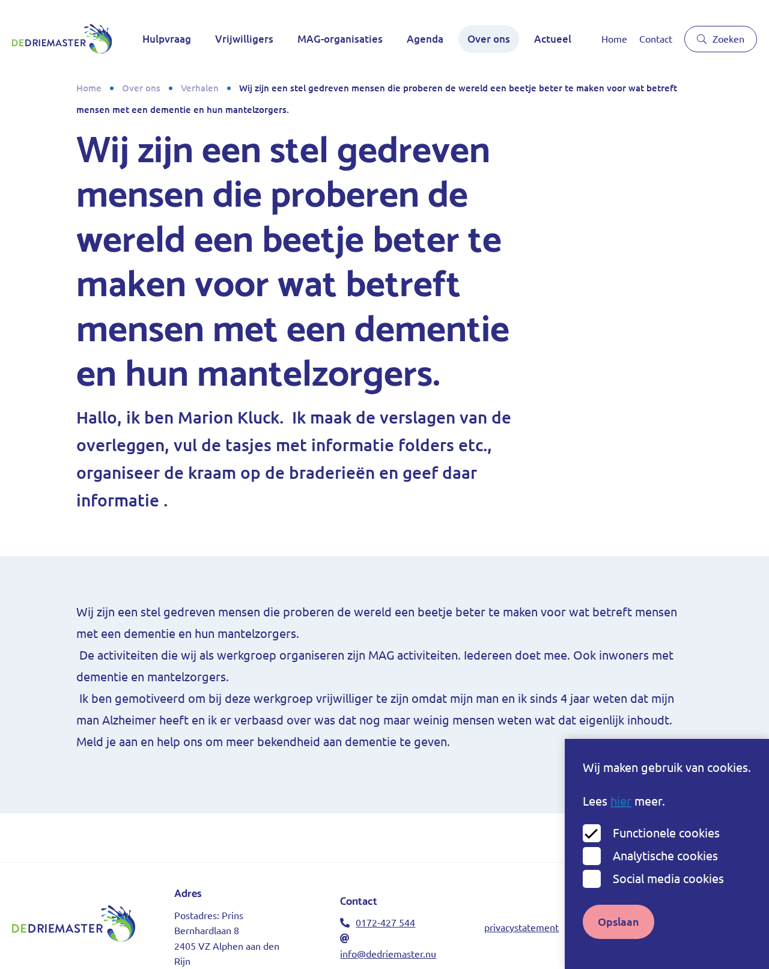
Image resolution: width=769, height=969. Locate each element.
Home (614, 39)
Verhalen (200, 88)
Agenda (425, 38)
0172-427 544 (385, 922)
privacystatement (521, 927)
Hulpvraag (166, 38)
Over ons (488, 38)
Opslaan (618, 922)
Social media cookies (668, 878)
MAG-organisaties (340, 38)
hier (620, 801)
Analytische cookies (665, 856)
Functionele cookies (666, 833)
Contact (655, 39)
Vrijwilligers (244, 38)
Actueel (552, 38)
